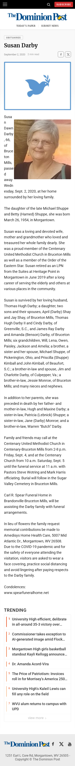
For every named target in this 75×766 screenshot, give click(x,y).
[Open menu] (5, 4)
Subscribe (63, 4)
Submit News (50, 25)
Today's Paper (26, 25)
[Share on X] (68, 54)
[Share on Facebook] (61, 54)
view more (36, 718)
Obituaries (13, 37)
